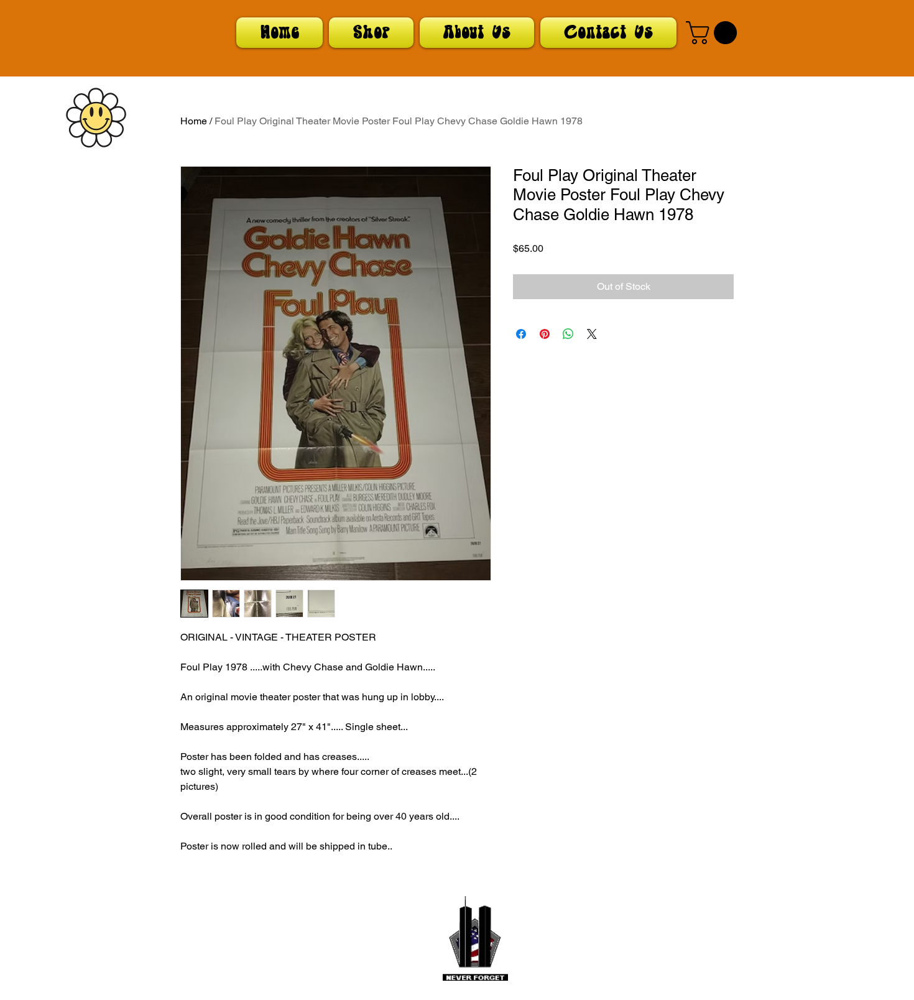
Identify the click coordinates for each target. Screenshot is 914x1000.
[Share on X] (591, 333)
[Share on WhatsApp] (568, 333)
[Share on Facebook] (521, 333)
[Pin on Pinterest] (544, 333)
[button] (714, 32)
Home (193, 121)
